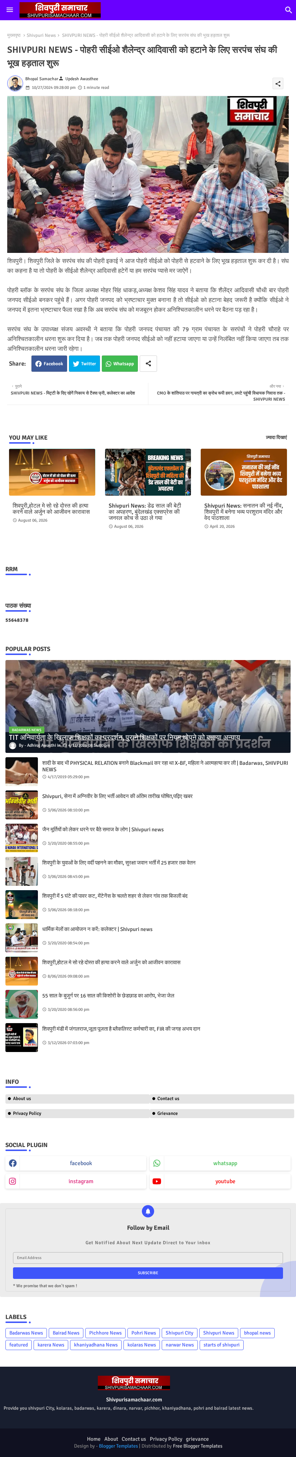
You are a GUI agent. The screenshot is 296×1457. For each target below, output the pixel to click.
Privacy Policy (27, 1113)
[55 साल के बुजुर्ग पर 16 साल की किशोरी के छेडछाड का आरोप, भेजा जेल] (21, 1004)
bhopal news (257, 1333)
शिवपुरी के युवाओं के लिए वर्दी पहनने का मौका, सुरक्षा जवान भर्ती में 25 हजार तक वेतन (119, 862)
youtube (225, 1181)
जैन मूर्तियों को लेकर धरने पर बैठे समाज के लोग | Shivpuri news (103, 829)
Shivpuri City (179, 1333)
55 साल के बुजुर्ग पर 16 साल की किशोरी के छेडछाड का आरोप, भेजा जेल (108, 995)
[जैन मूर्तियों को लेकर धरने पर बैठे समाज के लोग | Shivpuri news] (21, 838)
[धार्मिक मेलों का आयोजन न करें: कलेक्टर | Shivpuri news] (21, 937)
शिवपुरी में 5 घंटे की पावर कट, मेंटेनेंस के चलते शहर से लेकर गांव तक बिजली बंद (115, 896)
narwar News (180, 1345)
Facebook (53, 364)
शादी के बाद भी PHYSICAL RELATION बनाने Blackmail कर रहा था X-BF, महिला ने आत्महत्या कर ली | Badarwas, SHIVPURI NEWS (165, 766)
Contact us (168, 1099)
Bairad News (66, 1333)
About (111, 1439)
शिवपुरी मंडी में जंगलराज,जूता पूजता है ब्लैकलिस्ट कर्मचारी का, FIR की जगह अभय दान (121, 1029)
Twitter (88, 364)
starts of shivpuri (222, 1345)
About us (22, 1099)
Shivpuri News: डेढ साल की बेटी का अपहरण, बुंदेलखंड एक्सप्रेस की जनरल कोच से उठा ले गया (145, 512)
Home (94, 1439)
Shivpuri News (41, 35)
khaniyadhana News (96, 1345)
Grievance (167, 1113)
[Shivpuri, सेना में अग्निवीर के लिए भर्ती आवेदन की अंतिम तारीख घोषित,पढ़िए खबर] (21, 804)
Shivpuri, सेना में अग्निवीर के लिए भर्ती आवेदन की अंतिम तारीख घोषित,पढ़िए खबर (117, 796)
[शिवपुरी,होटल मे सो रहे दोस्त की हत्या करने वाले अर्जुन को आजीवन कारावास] (21, 971)
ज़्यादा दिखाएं (276, 437)
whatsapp (225, 1163)
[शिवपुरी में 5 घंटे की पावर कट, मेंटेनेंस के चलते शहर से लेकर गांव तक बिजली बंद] (21, 904)
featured (18, 1345)
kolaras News (141, 1345)
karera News (51, 1345)
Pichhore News (105, 1333)
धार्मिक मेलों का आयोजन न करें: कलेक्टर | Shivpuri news (97, 929)
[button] (289, 10)
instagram (81, 1181)
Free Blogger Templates (197, 1446)
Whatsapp (123, 364)
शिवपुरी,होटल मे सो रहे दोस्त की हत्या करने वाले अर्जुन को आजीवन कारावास (51, 509)
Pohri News (143, 1333)
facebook (81, 1163)
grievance (197, 1439)
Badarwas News (26, 1333)
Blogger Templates (118, 1446)
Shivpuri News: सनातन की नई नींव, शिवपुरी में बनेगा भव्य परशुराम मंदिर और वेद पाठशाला (243, 512)
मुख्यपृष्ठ (14, 35)
